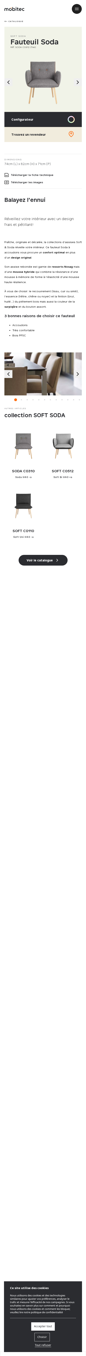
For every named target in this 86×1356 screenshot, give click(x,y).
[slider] (43, 82)
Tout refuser (43, 1345)
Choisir (42, 1337)
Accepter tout (43, 1326)
